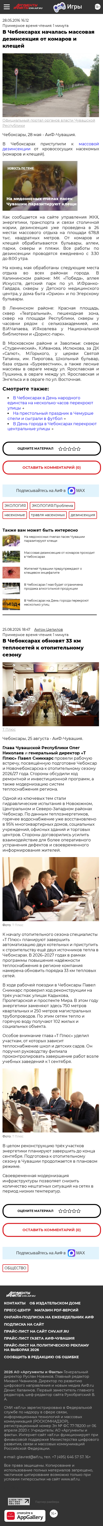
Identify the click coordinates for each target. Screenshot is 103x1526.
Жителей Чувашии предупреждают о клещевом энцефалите (53, 570)
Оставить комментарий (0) (51, 467)
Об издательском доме (55, 1303)
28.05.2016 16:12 (15, 20)
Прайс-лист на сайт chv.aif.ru (36, 1331)
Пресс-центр (17, 1310)
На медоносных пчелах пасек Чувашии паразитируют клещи (54, 539)
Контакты (15, 1303)
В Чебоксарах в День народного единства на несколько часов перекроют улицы (50, 403)
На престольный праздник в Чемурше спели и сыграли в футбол (51, 416)
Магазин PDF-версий (56, 1310)
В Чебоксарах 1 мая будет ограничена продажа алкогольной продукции (53, 586)
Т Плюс (9, 729)
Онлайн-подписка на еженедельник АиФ (49, 1317)
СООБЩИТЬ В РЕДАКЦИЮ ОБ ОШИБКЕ (41, 1357)
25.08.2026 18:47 (16, 629)
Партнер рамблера (47, 1501)
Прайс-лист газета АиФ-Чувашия (39, 1338)
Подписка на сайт (24, 1324)
